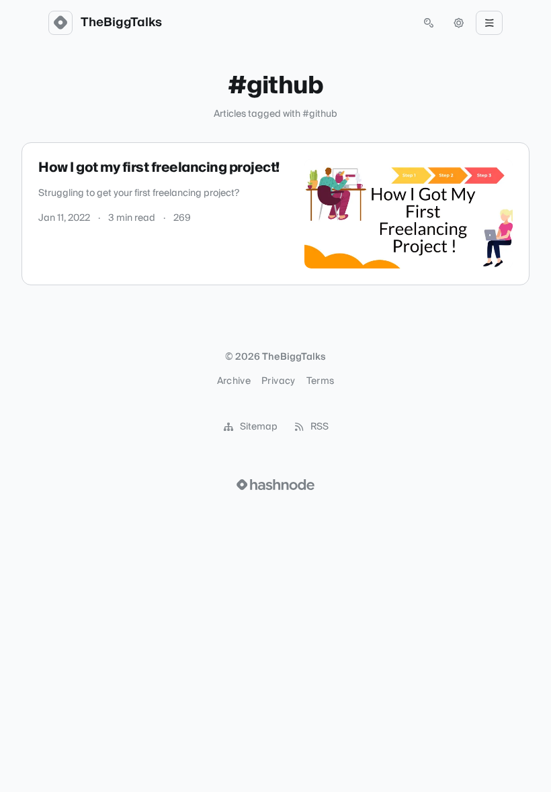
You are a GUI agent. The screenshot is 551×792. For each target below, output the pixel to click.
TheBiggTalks (121, 22)
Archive (234, 381)
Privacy (278, 381)
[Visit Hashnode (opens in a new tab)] (275, 484)
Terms (320, 381)
